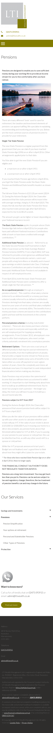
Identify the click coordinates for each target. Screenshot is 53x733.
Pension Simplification (13, 523)
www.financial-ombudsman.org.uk (17, 713)
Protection (6, 549)
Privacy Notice (27, 723)
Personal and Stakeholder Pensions (18, 536)
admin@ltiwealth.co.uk (16, 35)
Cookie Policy (15, 723)
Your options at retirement (14, 530)
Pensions (5, 517)
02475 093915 (12, 32)
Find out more (11, 605)
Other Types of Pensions (14, 543)
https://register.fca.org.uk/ (26, 687)
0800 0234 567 (8, 715)
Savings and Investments (12, 510)
